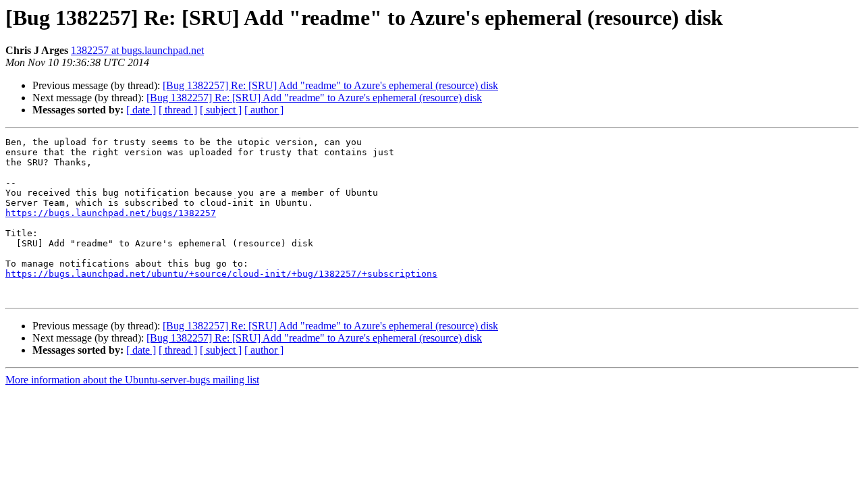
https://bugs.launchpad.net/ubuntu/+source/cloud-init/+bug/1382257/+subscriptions (221, 274)
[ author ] (264, 109)
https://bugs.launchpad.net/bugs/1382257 (110, 213)
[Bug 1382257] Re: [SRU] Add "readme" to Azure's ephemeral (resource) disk (330, 85)
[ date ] (141, 109)
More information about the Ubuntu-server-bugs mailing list (132, 379)
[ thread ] (178, 109)
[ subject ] (221, 109)
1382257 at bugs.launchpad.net (137, 50)
